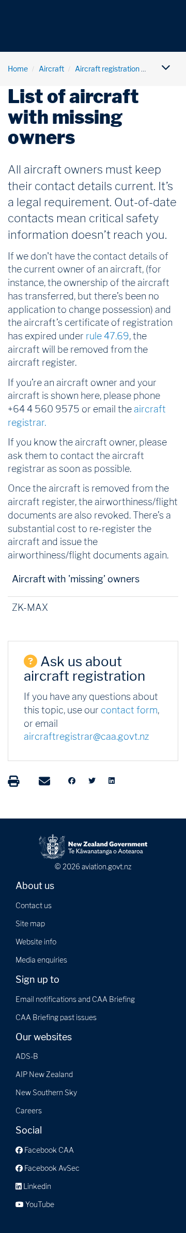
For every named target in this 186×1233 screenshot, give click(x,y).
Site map (30, 923)
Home (18, 68)
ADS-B (27, 1056)
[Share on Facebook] (71, 780)
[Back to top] (157, 1204)
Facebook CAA (48, 1149)
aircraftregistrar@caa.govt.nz (86, 736)
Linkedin (36, 1186)
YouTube (39, 1204)
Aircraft (51, 68)
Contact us (34, 905)
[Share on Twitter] (92, 780)
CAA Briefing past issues (56, 1017)
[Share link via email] (44, 781)
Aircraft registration (107, 68)
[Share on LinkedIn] (112, 780)
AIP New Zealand (44, 1074)
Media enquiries (41, 959)
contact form (129, 710)
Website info (36, 941)
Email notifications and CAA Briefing (75, 999)
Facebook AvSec (51, 1168)
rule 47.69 (107, 336)
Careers (29, 1110)
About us (35, 885)
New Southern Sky (46, 1092)
